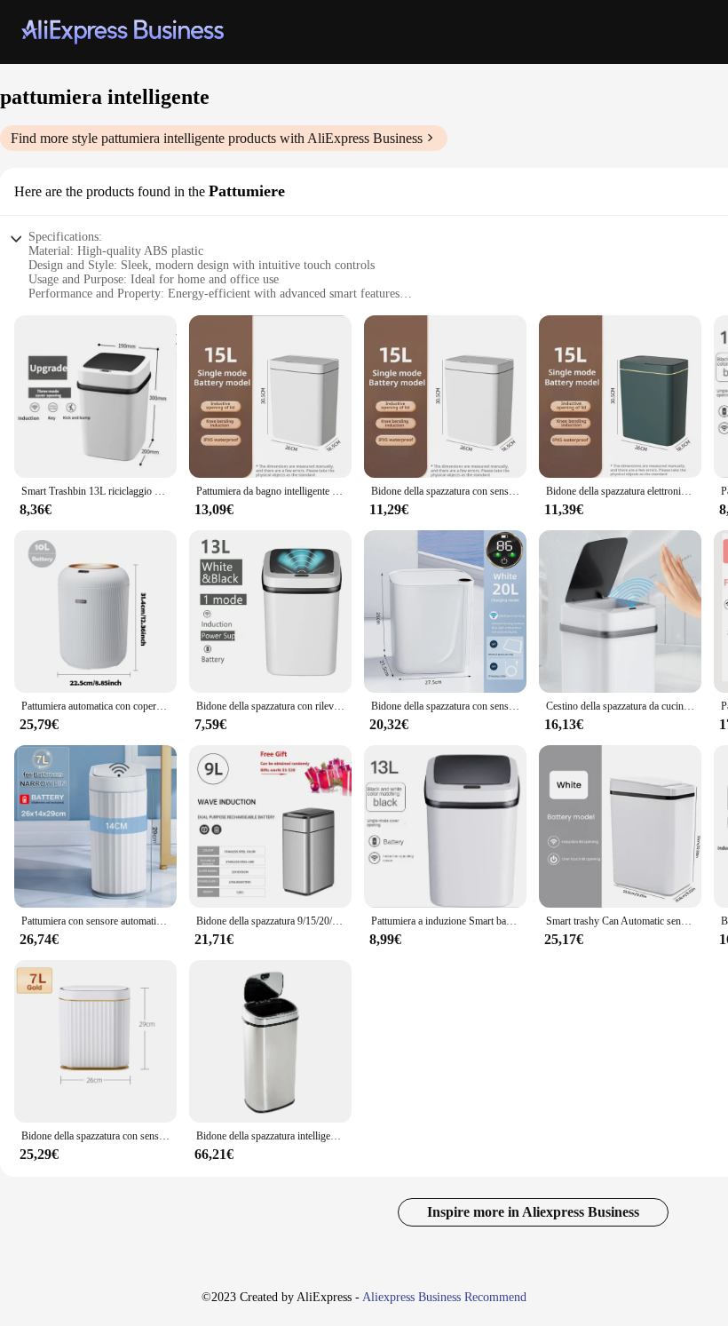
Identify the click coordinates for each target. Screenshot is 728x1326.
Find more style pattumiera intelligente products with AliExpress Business (217, 138)
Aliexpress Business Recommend (444, 1297)
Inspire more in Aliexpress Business (533, 1211)
